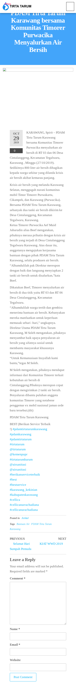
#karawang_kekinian (23, 490)
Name (15, 629)
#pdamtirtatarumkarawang (30, 429)
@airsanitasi (18, 464)
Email (15, 644)
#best (13, 479)
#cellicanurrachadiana (24, 505)
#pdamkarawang (20, 434)
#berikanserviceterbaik (25, 474)
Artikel (25, 518)
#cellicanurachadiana (24, 510)
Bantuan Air (23, 524)
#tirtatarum (17, 444)
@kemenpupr (18, 454)
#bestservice (18, 485)
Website (15, 660)
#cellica (15, 500)
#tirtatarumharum (21, 459)
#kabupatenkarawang (24, 495)
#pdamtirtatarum (21, 439)
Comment (17, 578)
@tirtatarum (18, 449)
